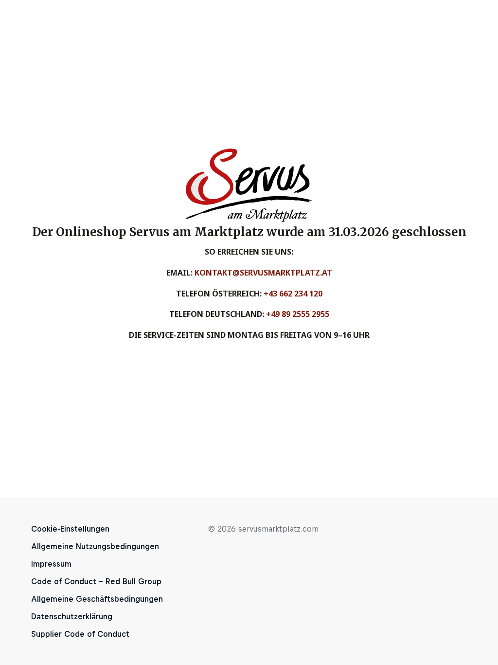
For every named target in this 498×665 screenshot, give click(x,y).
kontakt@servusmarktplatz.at (263, 272)
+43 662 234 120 (293, 293)
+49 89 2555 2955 (297, 314)
